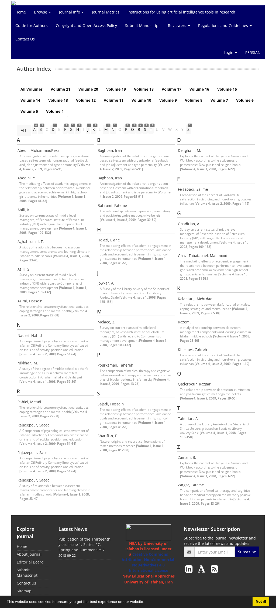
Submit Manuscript (142, 25)
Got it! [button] (261, 601)
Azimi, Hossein (30, 301)
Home (20, 12)
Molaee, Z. (106, 322)
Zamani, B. (187, 457)
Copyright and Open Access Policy (86, 25)
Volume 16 (199, 89)
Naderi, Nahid (30, 335)
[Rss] (214, 569)
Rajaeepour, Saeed (34, 425)
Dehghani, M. (189, 150)
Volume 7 (219, 100)
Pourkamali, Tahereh (115, 365)
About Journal (29, 554)
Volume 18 (144, 89)
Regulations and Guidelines (223, 25)
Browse (41, 12)
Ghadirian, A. (189, 223)
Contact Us (25, 39)
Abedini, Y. (27, 178)
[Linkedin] (190, 569)
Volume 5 (29, 111)
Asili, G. (24, 269)
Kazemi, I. (186, 322)
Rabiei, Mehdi (29, 401)
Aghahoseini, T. (31, 241)
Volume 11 (113, 100)
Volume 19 (116, 89)
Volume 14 (30, 100)
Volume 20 (88, 89)
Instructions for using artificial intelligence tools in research (181, 12)
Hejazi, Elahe (109, 240)
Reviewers (177, 25)
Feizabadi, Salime (193, 189)
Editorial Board (30, 562)
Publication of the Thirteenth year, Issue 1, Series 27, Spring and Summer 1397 (84, 544)
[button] (146, 602)
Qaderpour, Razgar (194, 384)
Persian (253, 52)
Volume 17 (171, 89)
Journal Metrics (105, 12)
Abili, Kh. (25, 209)
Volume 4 (55, 111)
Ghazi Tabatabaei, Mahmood (202, 255)
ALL (24, 130)
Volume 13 (58, 100)
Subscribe (247, 551)
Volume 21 (60, 89)
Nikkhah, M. (28, 363)
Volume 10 (141, 100)
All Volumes (31, 89)
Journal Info (70, 12)
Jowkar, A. (106, 283)
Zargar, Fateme (191, 485)
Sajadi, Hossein (111, 404)
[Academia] (202, 569)
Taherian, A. (188, 418)
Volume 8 (193, 100)
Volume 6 (245, 100)
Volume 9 (168, 100)
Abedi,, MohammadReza (39, 150)
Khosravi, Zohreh (192, 349)
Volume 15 (227, 89)
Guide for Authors (31, 25)
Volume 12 (86, 100)
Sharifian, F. (108, 435)
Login (229, 52)
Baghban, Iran (110, 150)
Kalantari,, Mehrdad (195, 298)
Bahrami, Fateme (112, 205)
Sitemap (24, 590)
